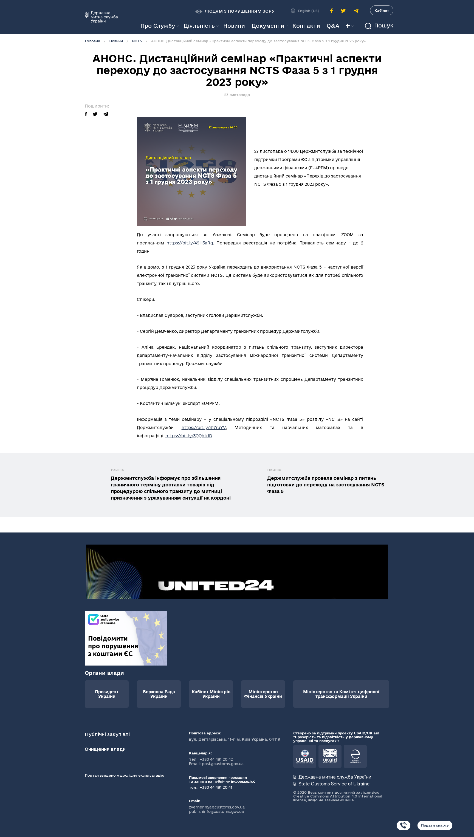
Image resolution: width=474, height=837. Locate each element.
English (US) (308, 11)
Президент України (107, 694)
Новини (116, 41)
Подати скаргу (435, 825)
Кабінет (381, 10)
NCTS (137, 41)
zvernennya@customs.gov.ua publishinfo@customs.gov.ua (217, 809)
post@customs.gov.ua (223, 764)
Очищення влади (106, 749)
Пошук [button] (383, 26)
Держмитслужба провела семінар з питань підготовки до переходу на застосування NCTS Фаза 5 (325, 484)
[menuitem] (234, 26)
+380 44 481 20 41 (215, 787)
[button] (235, 11)
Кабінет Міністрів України (211, 694)
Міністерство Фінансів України (263, 694)
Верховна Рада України (159, 694)
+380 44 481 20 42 (216, 759)
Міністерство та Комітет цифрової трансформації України (341, 694)
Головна (92, 41)
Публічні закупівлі (107, 734)
